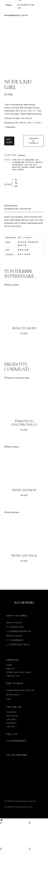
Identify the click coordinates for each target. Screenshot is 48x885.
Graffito (38, 833)
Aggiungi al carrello (33, 140)
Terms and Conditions (18, 672)
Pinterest (11, 723)
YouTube (10, 719)
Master (7, 833)
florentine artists (23, 162)
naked (25, 167)
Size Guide (9, 141)
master (16, 167)
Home (9, 665)
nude (32, 167)
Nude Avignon (24, 490)
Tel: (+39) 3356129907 (16, 755)
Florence (38, 855)
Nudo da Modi (24, 328)
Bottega (24, 254)
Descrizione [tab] (10, 205)
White (22, 245)
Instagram (12, 715)
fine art (16, 160)
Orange (33, 242)
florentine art (30, 160)
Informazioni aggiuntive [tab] (17, 209)
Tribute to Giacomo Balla (24, 422)
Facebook (11, 712)
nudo (21, 169)
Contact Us (12, 676)
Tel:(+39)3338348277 (16, 740)
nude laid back (24, 556)
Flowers (8, 862)
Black (22, 242)
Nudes (22, 155)
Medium (23, 250)
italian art (31, 165)
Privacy (10, 668)
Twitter (10, 726)
